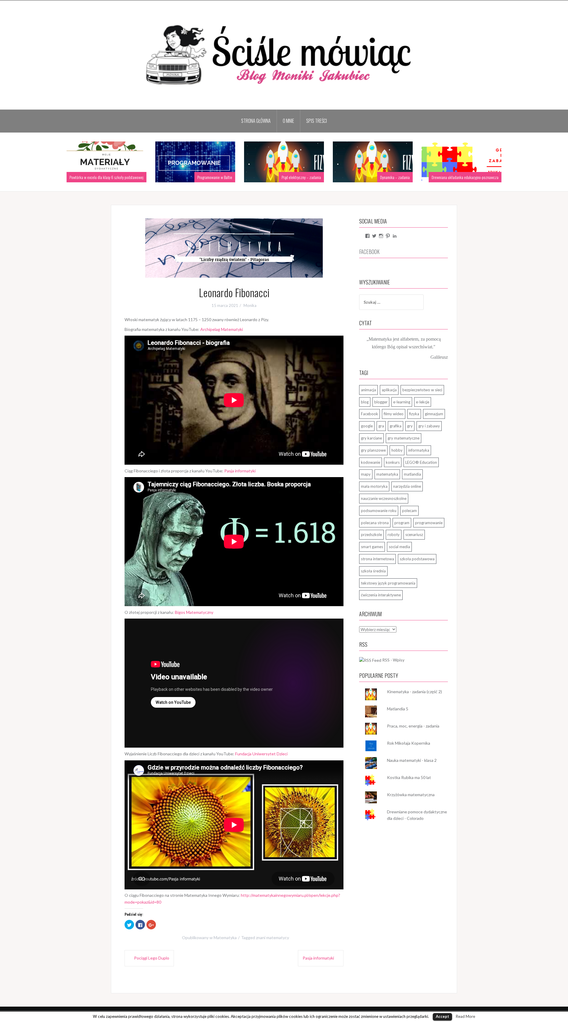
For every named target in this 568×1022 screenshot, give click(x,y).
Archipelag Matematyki (221, 329)
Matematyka (225, 937)
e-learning (401, 402)
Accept (442, 1016)
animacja (368, 389)
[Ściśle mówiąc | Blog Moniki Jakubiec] (284, 54)
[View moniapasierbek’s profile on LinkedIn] (394, 236)
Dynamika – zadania (354, 177)
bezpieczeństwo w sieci (422, 389)
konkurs (393, 462)
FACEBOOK (369, 251)
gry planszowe (373, 450)
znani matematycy (272, 937)
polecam (409, 510)
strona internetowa (377, 558)
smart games (372, 546)
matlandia (412, 474)
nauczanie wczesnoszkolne (383, 498)
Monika (249, 305)
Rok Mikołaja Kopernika (408, 743)
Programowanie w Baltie (174, 177)
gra (381, 426)
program (401, 522)
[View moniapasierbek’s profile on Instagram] (381, 236)
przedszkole (371, 534)
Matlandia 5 (397, 708)
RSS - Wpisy (393, 659)
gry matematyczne (403, 438)
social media (399, 546)
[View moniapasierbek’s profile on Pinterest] (387, 236)
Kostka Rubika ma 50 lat (409, 777)
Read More (465, 1016)
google (367, 426)
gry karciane (371, 438)
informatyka (418, 450)
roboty (394, 534)
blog (365, 402)
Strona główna (256, 120)
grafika (395, 426)
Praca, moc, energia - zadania (413, 725)
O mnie (288, 120)
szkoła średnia (373, 571)
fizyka (414, 413)
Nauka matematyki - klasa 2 (412, 760)
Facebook (369, 413)
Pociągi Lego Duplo (151, 957)
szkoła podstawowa (417, 558)
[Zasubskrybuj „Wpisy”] (370, 659)
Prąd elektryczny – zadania (261, 177)
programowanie (429, 522)
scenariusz (414, 534)
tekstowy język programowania (388, 583)
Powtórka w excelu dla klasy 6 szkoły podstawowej (66, 177)
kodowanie (370, 462)
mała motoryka (374, 486)
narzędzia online (407, 486)
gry (410, 426)
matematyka (387, 474)
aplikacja (389, 389)
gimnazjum (434, 413)
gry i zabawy (429, 426)
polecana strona (375, 522)
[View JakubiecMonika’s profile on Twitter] (374, 236)
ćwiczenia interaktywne (381, 595)
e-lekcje (422, 402)
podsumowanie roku (378, 510)
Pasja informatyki (240, 470)
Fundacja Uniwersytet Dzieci (261, 753)
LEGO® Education (421, 462)
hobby (397, 450)
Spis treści (316, 120)
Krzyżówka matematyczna (411, 794)
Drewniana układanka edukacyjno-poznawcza (424, 177)
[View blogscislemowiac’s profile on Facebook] (367, 236)
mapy (366, 474)
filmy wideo (394, 413)
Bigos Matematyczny (194, 612)
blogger (381, 402)
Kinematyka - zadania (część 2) (414, 691)
